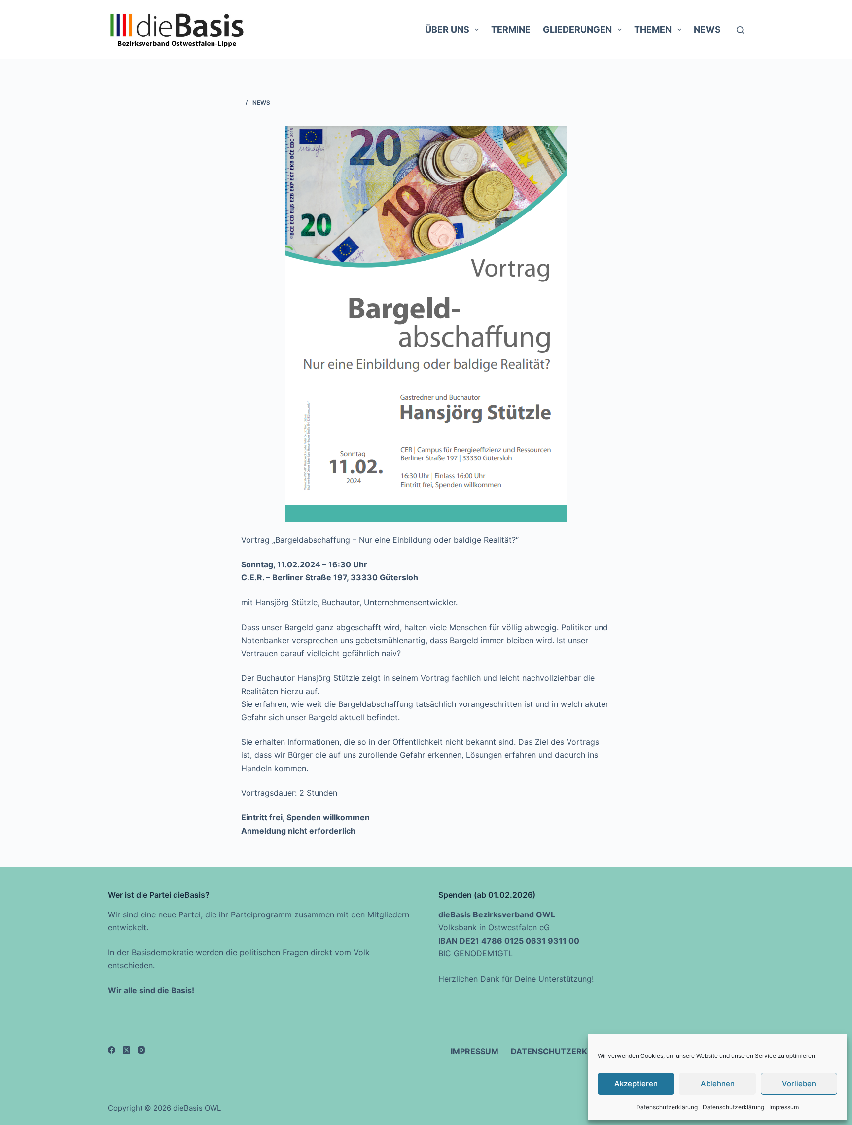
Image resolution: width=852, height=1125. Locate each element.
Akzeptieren (636, 1083)
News (707, 29)
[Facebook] (111, 1050)
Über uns (447, 29)
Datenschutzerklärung (667, 1107)
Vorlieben (799, 1083)
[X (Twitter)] (126, 1050)
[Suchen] (740, 30)
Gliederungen (577, 29)
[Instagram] (141, 1050)
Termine (511, 29)
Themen (653, 29)
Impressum (784, 1107)
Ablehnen (718, 1083)
